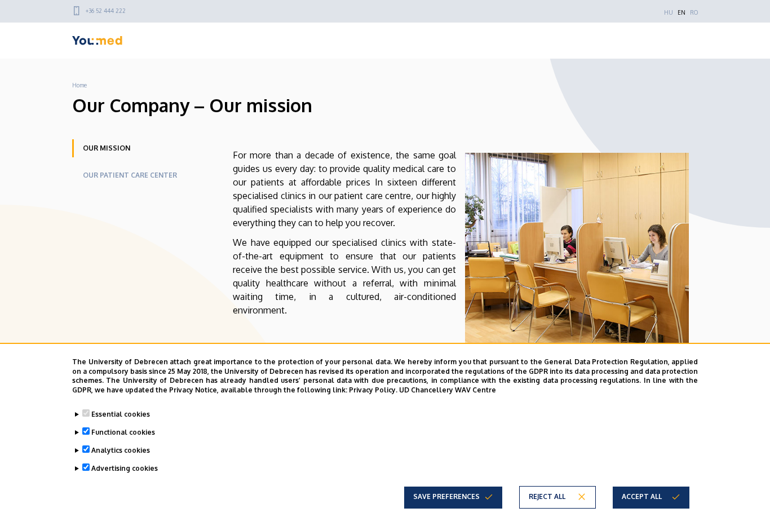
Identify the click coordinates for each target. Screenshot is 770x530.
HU (668, 12)
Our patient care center (130, 175)
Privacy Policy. (373, 390)
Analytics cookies (120, 450)
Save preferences (446, 496)
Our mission (106, 148)
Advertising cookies (124, 468)
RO (694, 12)
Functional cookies (123, 432)
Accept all (642, 496)
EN (681, 12)
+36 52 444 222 (106, 10)
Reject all (547, 496)
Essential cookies (120, 414)
